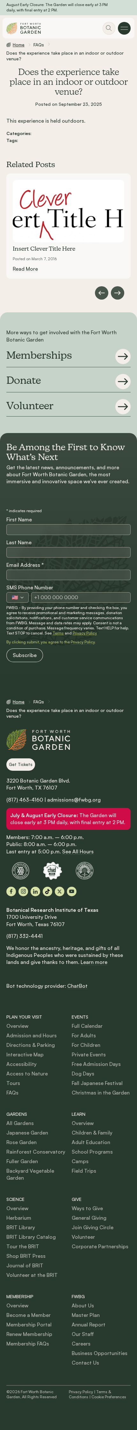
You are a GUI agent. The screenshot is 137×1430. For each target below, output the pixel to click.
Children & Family (92, 1132)
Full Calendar (87, 1026)
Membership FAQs (27, 1343)
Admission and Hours (31, 1035)
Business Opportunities (99, 1353)
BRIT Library (20, 1227)
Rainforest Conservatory (35, 1152)
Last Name (19, 542)
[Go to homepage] (23, 28)
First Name (19, 519)
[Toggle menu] (124, 28)
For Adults (84, 1035)
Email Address (25, 565)
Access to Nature (27, 1073)
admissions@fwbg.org (74, 799)
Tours (13, 1083)
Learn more (94, 962)
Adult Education (91, 1142)
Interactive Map (25, 1054)
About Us (83, 1305)
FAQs (12, 1092)
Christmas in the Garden (101, 1092)
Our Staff (83, 1334)
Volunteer (83, 1237)
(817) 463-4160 (24, 799)
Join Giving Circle (92, 1227)
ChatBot (77, 986)
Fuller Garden (22, 1161)
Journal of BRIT (24, 1265)
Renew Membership (29, 1334)
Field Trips (84, 1171)
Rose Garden (21, 1142)
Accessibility (21, 1064)
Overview (17, 1026)
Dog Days (83, 1073)
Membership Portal (29, 1324)
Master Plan (86, 1315)
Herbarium (18, 1218)
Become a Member (28, 1315)
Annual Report (88, 1324)
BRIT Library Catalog (31, 1237)
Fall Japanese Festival (97, 1083)
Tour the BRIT (22, 1246)
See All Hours (78, 851)
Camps (80, 1161)
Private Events (89, 1054)
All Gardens (20, 1123)
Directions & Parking (30, 1045)
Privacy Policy (85, 633)
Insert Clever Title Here (44, 249)
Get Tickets (20, 764)
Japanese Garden (27, 1132)
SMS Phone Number (29, 587)
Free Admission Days (96, 1064)
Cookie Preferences (108, 1396)
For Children (86, 1045)
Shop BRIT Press (26, 1256)
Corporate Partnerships (100, 1246)
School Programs (92, 1152)
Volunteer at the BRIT (32, 1275)
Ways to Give (87, 1208)
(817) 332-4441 (24, 936)
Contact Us (85, 1362)
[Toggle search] (109, 28)
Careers (81, 1343)
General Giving (89, 1218)
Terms (58, 633)
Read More (25, 269)
